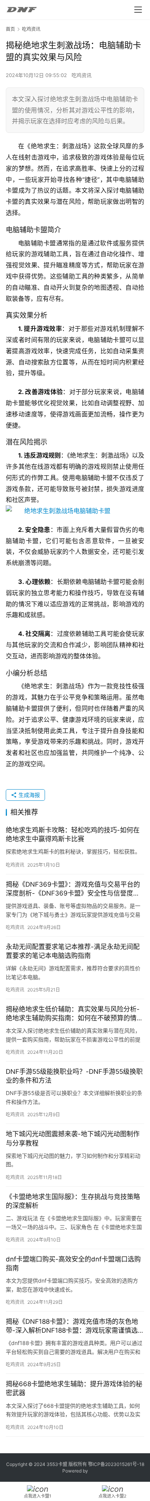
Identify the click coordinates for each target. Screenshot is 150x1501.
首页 (10, 29)
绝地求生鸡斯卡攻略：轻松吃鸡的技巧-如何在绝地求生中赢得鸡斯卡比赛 (73, 834)
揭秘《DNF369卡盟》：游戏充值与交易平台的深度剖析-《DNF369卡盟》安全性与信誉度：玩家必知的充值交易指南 (73, 889)
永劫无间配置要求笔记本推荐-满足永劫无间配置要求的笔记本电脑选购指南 (73, 951)
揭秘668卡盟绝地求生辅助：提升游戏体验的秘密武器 (74, 1388)
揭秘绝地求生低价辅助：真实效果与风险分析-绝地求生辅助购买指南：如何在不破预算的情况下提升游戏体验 (74, 1014)
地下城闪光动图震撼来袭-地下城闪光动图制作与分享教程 (73, 1138)
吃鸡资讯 (82, 75)
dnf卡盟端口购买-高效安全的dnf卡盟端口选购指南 (73, 1263)
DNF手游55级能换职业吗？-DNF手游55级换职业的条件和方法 (74, 1076)
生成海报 (28, 795)
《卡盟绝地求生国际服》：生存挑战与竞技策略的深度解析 (73, 1201)
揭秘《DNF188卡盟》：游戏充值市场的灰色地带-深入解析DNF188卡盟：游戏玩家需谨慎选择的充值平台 (75, 1326)
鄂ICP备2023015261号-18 (116, 1464)
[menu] (138, 10)
